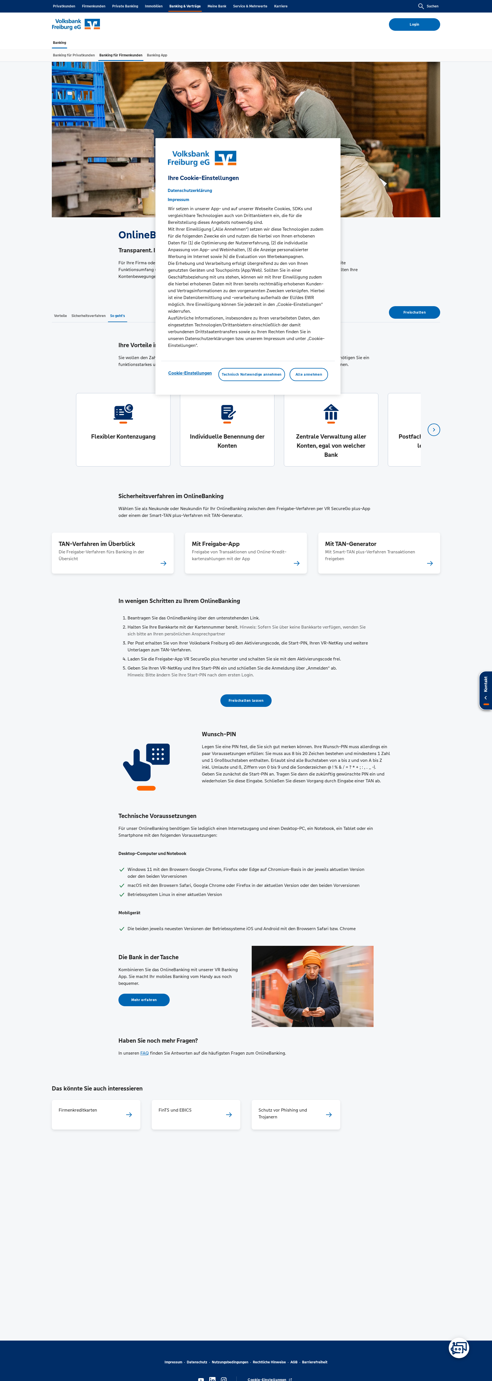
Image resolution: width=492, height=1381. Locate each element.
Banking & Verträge (185, 6)
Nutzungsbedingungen (230, 1362)
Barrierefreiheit (314, 1362)
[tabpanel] (123, 430)
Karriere (281, 6)
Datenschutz (197, 1362)
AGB (294, 1362)
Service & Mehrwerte (250, 6)
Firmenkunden (93, 6)
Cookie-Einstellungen (190, 373)
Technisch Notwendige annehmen (252, 374)
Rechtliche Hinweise (269, 1362)
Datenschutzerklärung (190, 190)
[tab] (59, 42)
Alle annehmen (309, 374)
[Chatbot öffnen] (459, 1348)
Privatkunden (64, 6)
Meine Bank (217, 6)
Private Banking (125, 6)
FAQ (144, 1053)
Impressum (173, 1362)
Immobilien (154, 6)
